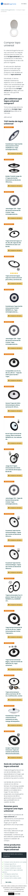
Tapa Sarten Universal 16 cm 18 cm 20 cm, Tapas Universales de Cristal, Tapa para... (14, 630)
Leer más (17, 894)
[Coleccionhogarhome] (8, 3)
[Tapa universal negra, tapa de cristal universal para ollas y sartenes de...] (14, 265)
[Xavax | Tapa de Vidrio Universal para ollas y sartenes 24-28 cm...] (14, 395)
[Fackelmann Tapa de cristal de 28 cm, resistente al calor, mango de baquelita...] (14, 711)
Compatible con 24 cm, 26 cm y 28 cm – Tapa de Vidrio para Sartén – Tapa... (14, 373)
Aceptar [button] (11, 894)
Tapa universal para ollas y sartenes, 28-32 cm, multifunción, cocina (14, 694)
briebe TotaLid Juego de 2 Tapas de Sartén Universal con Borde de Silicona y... (14, 179)
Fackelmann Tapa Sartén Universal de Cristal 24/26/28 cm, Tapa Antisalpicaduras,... (14, 146)
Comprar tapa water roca (11, 876)
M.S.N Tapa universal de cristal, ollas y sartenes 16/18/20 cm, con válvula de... (14, 436)
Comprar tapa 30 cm (10, 864)
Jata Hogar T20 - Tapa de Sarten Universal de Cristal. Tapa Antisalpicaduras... (13, 211)
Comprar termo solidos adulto (12, 878)
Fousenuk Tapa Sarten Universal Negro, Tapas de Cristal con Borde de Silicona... (13, 533)
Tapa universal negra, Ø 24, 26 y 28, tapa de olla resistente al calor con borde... (13, 243)
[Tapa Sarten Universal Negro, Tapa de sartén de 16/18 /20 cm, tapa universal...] (14, 651)
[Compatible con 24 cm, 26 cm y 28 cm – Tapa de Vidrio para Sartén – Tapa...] (14, 362)
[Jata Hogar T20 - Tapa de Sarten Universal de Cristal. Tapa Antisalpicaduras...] (14, 200)
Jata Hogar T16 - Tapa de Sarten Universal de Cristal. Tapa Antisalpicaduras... (14, 501)
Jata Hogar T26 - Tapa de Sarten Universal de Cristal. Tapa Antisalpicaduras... (13, 341)
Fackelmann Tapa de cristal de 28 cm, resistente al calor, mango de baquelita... (13, 718)
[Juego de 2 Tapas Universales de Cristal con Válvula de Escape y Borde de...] (14, 457)
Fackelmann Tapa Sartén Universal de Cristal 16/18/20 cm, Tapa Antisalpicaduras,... (14, 309)
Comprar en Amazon (15, 153)
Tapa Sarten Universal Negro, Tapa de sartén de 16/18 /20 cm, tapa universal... (14, 662)
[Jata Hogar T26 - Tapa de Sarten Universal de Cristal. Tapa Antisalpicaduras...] (14, 330)
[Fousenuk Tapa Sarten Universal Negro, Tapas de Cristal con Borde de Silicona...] (14, 522)
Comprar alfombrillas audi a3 (12, 866)
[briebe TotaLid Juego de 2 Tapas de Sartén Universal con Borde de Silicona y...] (14, 168)
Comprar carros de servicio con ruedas (15, 862)
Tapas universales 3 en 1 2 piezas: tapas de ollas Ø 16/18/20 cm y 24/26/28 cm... (14, 598)
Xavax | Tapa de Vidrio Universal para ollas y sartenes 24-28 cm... (13, 405)
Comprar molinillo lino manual (12, 868)
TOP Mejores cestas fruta (11, 874)
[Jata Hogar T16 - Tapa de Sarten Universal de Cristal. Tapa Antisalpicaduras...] (14, 490)
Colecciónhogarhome (8, 10)
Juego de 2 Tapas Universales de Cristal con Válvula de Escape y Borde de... (13, 468)
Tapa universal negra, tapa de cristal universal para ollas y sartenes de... (14, 277)
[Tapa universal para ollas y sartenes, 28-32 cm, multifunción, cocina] (14, 683)
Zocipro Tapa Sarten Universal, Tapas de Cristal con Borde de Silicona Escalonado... (13, 751)
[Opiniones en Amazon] (14, 273)
